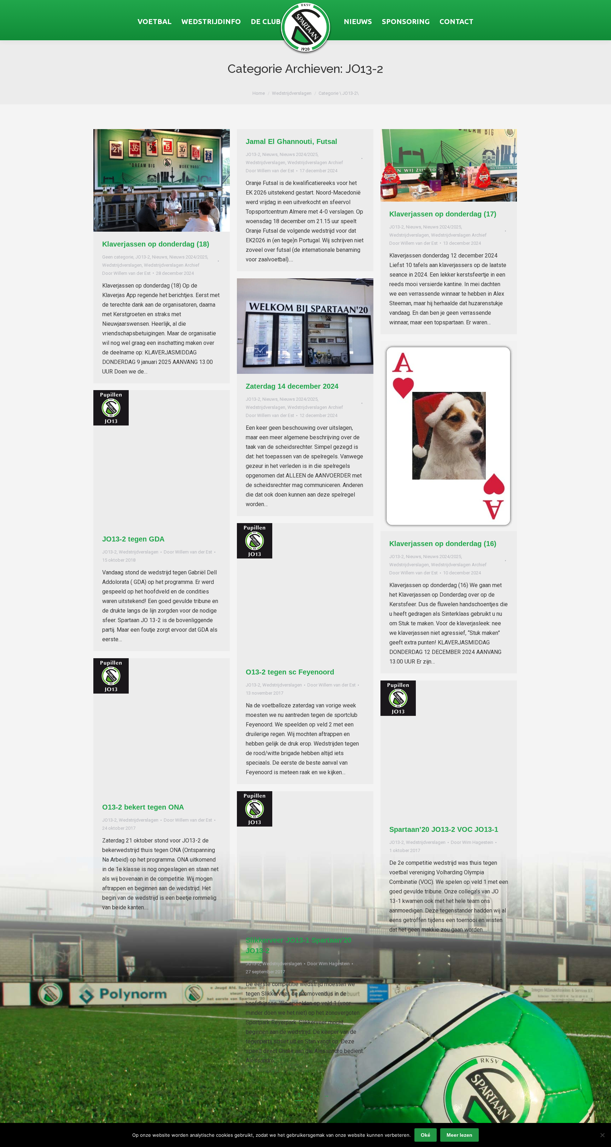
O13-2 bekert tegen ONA (143, 807)
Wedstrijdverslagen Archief (171, 265)
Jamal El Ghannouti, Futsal (291, 141)
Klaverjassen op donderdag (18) (155, 244)
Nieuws (159, 257)
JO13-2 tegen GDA (133, 539)
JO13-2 (142, 257)
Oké (425, 1135)
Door (126, 273)
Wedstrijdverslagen (122, 265)
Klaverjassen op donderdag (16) (442, 544)
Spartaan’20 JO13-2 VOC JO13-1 (443, 829)
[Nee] (602, 1135)
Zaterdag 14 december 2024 (292, 386)
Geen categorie (117, 257)
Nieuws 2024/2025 (188, 257)
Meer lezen (459, 1135)
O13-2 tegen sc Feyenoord (290, 672)
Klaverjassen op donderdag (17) (442, 214)
